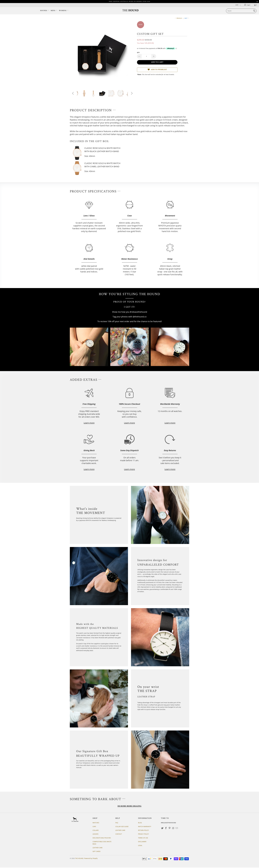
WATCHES (96, 823)
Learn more (89, 422)
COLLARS (96, 830)
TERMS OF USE (143, 838)
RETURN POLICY (143, 830)
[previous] (73, 55)
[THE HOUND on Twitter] (162, 828)
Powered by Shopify (91, 858)
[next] (131, 55)
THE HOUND (79, 858)
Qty (138, 52)
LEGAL (140, 845)
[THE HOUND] (130, 10)
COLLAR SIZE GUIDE (121, 826)
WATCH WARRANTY (144, 826)
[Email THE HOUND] (176, 828)
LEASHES (95, 834)
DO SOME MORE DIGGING (129, 806)
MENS (53, 11)
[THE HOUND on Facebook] (166, 828)
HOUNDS (44, 11)
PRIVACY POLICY (143, 834)
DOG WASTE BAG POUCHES (102, 838)
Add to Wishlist (158, 70)
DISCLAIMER (142, 842)
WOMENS (63, 11)
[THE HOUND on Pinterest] (169, 828)
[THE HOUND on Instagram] (173, 828)
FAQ (116, 823)
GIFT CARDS (96, 851)
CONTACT (118, 834)
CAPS (94, 826)
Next (186, 18)
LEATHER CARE (97, 848)
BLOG (140, 823)
